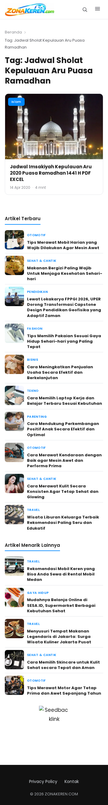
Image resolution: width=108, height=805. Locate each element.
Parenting (37, 416)
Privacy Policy (43, 781)
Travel (33, 510)
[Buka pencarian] (85, 9)
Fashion (34, 328)
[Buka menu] (97, 9)
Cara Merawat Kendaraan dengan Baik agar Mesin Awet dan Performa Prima (64, 460)
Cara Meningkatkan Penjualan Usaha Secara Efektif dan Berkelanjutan (60, 372)
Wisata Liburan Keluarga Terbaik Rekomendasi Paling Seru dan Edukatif (63, 522)
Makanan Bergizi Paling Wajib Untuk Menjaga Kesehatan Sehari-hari (64, 273)
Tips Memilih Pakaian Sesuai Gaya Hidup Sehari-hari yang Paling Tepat (64, 341)
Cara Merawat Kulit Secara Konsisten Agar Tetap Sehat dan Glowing (62, 491)
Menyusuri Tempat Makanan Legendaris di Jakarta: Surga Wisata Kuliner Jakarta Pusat (59, 636)
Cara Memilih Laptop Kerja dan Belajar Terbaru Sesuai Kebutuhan (64, 400)
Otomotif (36, 235)
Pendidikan (37, 292)
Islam (16, 101)
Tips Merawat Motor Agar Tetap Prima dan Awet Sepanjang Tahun (64, 690)
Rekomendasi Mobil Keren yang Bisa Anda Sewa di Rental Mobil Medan (61, 574)
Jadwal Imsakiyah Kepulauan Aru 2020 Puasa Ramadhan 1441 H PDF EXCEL (51, 172)
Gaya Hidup (38, 593)
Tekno (33, 390)
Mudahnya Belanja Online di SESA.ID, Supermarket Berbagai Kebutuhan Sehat (61, 605)
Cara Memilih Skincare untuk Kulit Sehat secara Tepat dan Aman (63, 664)
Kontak (71, 781)
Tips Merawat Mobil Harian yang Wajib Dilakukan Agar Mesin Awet (63, 245)
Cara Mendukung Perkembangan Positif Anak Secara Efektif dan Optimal (63, 429)
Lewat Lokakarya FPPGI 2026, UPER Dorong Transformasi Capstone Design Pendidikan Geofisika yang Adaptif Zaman (64, 307)
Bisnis (32, 359)
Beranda (13, 32)
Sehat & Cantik (41, 260)
